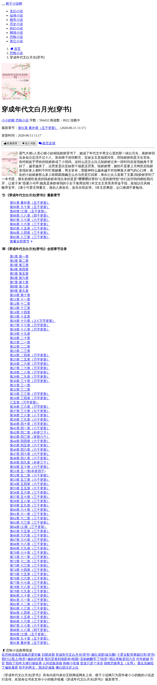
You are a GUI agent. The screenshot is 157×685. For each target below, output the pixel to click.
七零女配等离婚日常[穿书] (136, 654)
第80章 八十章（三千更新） (30, 595)
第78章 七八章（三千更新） (30, 587)
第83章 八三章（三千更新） (30, 237)
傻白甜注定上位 (67, 667)
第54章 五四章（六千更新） (30, 484)
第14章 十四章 (20, 312)
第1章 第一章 (19, 256)
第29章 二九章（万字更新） (30, 376)
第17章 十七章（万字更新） (30, 325)
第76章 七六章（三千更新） (30, 578)
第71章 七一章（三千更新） (30, 557)
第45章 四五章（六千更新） (30, 445)
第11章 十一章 (20, 299)
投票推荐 (12, 143)
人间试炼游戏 (52, 663)
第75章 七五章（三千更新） (30, 574)
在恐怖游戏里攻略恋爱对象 (21, 654)
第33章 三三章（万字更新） (30, 394)
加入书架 (30, 143)
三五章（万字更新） (24, 402)
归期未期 (48, 654)
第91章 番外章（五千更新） (38, 128)
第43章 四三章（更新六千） (30, 436)
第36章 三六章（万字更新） (30, 406)
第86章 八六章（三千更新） (30, 224)
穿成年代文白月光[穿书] (73, 654)
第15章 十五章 (20, 316)
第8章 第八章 (19, 286)
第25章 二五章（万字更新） (30, 359)
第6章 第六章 (19, 278)
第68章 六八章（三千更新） (30, 544)
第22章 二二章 (20, 346)
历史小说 (16, 24)
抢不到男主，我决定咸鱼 (37, 667)
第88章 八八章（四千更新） (30, 215)
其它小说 (16, 41)
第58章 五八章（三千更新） (30, 501)
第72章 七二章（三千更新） (30, 561)
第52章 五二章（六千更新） (30, 475)
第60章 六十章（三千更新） (30, 509)
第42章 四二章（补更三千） (30, 432)
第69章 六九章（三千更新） (30, 548)
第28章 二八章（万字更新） (30, 372)
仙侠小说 (16, 15)
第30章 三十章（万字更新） (30, 381)
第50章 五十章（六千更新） (30, 467)
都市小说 (16, 19)
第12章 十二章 (20, 303)
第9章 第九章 (19, 291)
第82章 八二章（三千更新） (30, 604)
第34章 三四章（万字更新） (30, 398)
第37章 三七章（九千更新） (30, 411)
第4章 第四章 (19, 269)
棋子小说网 (14, 3)
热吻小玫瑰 (71, 663)
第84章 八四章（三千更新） (30, 232)
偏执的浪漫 (35, 659)
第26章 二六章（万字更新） (30, 363)
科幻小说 (16, 28)
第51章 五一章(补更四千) (27, 471)
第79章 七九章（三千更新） (30, 591)
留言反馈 (48, 143)
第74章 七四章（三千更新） (30, 570)
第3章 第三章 (19, 265)
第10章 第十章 (20, 295)
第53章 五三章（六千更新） (30, 479)
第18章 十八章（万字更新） (30, 329)
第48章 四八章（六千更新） (30, 458)
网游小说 (16, 32)
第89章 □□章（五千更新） (28, 211)
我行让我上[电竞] (14, 659)
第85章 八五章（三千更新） (30, 228)
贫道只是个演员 (91, 663)
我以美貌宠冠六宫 (122, 659)
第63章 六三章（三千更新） (30, 522)
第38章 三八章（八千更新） (30, 415)
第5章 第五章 (19, 273)
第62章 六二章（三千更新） (30, 518)
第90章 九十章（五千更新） (30, 207)
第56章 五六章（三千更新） (30, 492)
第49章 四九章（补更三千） (30, 462)
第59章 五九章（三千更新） (30, 505)
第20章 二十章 (20, 338)
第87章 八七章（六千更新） (30, 220)
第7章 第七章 (19, 282)
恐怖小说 (16, 37)
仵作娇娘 (142, 659)
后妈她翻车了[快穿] (94, 659)
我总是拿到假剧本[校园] (62, 659)
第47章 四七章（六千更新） (30, 454)
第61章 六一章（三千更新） (30, 514)
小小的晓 (8, 120)
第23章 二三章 (20, 351)
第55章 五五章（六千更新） (30, 488)
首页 (17, 48)
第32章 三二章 (20, 389)
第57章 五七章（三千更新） (30, 497)
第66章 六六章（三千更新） (30, 535)
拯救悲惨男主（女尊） (120, 663)
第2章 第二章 (19, 260)
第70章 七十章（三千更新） (30, 552)
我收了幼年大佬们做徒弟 (24, 663)
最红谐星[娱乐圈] (103, 654)
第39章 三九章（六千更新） (30, 419)
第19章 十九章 (20, 333)
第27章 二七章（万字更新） (30, 368)
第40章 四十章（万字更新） (30, 424)
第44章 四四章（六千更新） (30, 441)
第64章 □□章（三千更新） (28, 527)
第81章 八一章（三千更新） (30, 600)
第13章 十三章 (20, 308)
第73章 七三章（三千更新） (30, 565)
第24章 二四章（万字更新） (30, 355)
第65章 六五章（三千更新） (30, 531)
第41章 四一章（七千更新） (30, 428)
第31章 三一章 (20, 385)
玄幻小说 (16, 11)
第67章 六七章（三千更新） (30, 539)
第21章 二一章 (20, 342)
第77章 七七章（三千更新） (30, 582)
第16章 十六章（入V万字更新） (33, 321)
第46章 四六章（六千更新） (30, 449)
